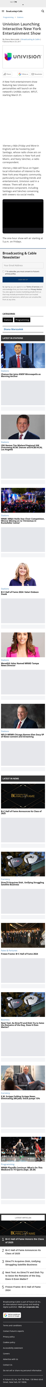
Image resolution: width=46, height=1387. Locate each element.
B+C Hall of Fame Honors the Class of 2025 (24, 1241)
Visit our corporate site (28, 1307)
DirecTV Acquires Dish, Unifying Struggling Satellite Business (23, 1263)
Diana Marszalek (12, 39)
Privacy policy (9, 1336)
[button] (3, 11)
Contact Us (7, 1365)
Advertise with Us (10, 1359)
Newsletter (38, 74)
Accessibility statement (13, 1348)
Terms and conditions (12, 1325)
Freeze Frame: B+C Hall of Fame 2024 (23, 1288)
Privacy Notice (36, 289)
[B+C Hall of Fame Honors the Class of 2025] (23, 1233)
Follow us (25, 74)
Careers (6, 1353)
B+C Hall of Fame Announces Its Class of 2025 (23, 1252)
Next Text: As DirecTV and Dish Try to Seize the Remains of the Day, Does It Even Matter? (24, 1275)
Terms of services (33, 287)
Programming (8, 17)
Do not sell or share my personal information (22, 1370)
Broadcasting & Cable (30, 39)
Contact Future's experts (13, 1331)
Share (9, 74)
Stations (20, 17)
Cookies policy (9, 1342)
